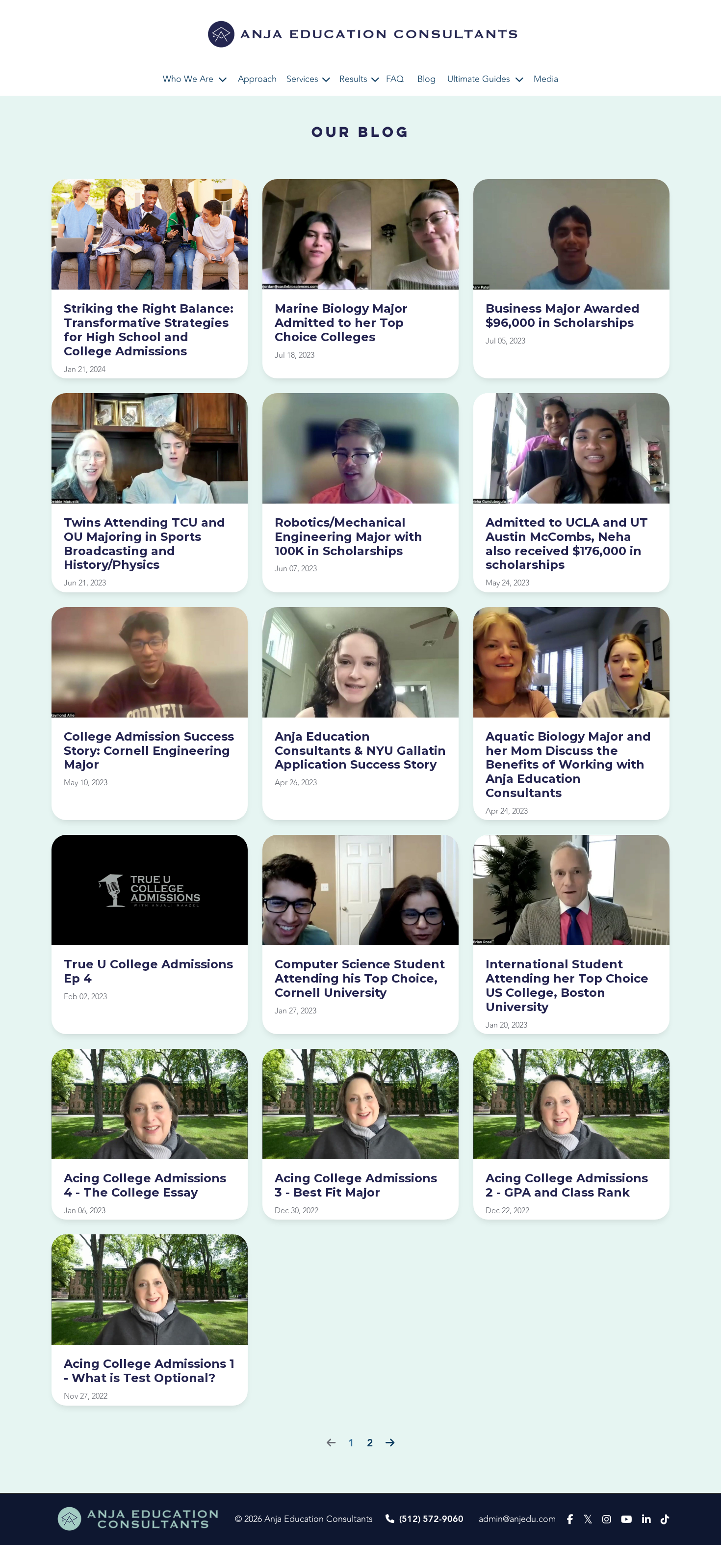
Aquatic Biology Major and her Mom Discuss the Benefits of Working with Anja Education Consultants (568, 765)
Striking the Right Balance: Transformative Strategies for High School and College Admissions (148, 330)
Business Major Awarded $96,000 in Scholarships (563, 316)
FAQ (395, 79)
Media (546, 79)
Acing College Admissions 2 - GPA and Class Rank (567, 1185)
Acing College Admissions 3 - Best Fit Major (356, 1185)
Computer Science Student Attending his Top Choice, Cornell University (360, 979)
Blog (426, 79)
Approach (257, 79)
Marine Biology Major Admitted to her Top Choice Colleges (341, 323)
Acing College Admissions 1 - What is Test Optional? (149, 1371)
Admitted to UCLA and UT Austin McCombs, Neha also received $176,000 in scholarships (567, 544)
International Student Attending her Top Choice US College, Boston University (567, 985)
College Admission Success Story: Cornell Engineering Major (149, 751)
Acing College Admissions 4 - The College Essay (145, 1185)
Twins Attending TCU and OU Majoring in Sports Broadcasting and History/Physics (144, 544)
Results (353, 79)
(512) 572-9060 (431, 1519)
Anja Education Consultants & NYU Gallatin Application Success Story (360, 751)
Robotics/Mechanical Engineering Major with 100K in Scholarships (348, 537)
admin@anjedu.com (517, 1519)
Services (302, 79)
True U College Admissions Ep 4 (148, 972)
